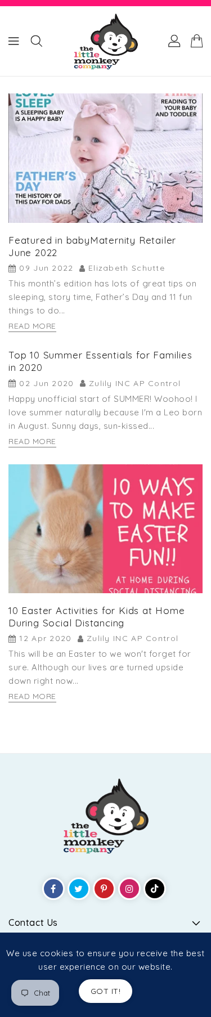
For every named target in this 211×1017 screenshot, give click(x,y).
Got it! (106, 991)
